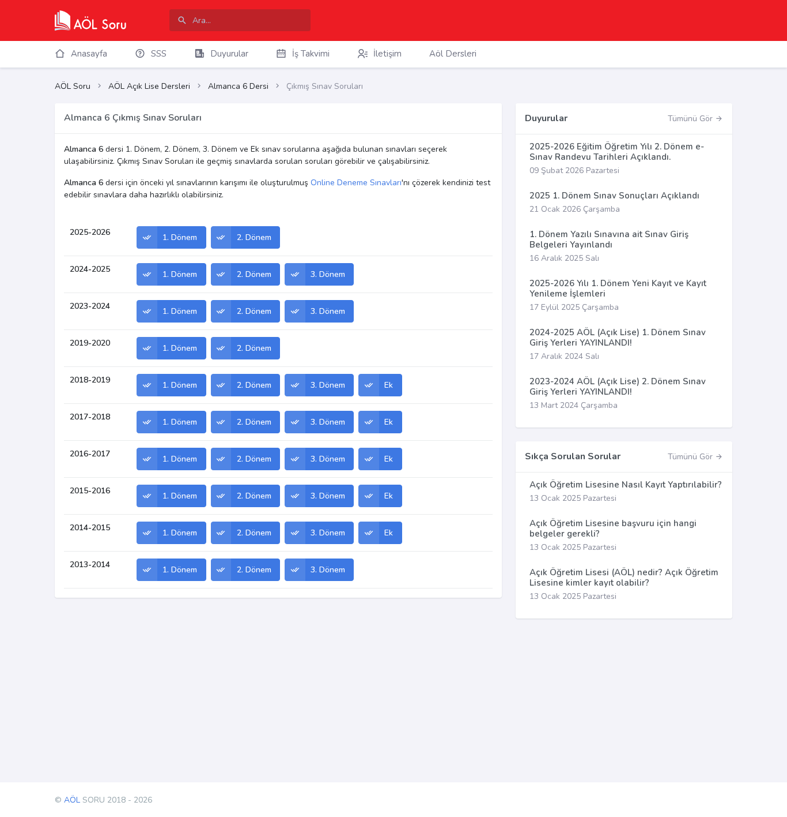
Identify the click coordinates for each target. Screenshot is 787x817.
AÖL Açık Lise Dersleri (149, 86)
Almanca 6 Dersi (238, 86)
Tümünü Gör (691, 118)
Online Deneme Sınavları (356, 182)
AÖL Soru (72, 86)
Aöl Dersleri (452, 53)
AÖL (72, 799)
